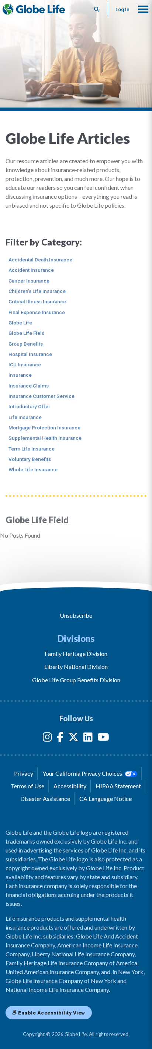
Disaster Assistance (45, 798)
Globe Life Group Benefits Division (76, 679)
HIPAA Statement (118, 785)
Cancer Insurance (28, 281)
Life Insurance (25, 417)
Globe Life (20, 323)
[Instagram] (47, 738)
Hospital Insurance (30, 354)
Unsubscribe (76, 615)
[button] (143, 9)
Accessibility (69, 785)
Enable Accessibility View (51, 1013)
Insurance (20, 375)
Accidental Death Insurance (40, 260)
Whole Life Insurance (33, 469)
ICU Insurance (24, 364)
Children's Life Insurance (37, 291)
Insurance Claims (28, 386)
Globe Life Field (26, 333)
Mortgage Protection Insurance (44, 428)
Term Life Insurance (31, 449)
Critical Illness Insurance (37, 301)
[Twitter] (73, 738)
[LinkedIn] (88, 738)
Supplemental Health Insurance (45, 438)
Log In (122, 9)
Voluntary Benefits (29, 459)
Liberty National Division (76, 666)
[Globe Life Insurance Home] (34, 9)
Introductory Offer (29, 406)
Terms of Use (27, 785)
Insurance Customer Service (41, 396)
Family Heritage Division (76, 653)
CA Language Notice (105, 798)
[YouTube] (103, 738)
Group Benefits (25, 344)
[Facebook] (60, 738)
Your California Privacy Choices (82, 773)
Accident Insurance (31, 270)
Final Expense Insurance (36, 312)
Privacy (23, 773)
